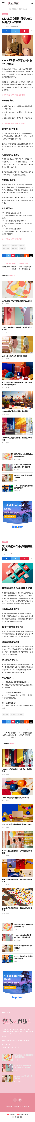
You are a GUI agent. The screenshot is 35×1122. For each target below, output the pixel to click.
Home (3, 9)
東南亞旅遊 (6, 248)
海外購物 (5, 541)
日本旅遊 (21, 245)
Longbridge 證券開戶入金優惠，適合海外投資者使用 (9, 735)
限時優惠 (14, 248)
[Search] (32, 3)
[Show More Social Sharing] (31, 31)
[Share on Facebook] (6, 31)
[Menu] (3, 3)
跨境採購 (20, 714)
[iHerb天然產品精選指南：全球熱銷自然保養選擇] (17, 839)
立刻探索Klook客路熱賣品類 (12, 239)
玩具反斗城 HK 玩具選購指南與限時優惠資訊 (17, 301)
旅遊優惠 (5, 14)
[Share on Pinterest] (24, 31)
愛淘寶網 (5, 714)
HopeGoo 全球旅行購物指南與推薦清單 (15, 798)
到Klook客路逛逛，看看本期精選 (13, 123)
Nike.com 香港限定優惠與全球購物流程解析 (17, 824)
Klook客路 (6, 245)
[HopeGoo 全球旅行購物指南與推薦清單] (17, 786)
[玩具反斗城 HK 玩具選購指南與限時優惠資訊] (17, 289)
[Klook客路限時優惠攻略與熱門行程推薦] (17, 45)
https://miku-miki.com (23, 1106)
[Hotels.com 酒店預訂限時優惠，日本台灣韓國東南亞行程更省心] (17, 371)
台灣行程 (14, 245)
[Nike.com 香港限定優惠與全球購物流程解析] (17, 813)
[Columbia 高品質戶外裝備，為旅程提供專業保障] (17, 426)
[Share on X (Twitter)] (15, 31)
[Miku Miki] (18, 3)
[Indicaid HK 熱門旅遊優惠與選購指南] (17, 344)
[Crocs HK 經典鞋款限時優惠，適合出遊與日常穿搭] (17, 316)
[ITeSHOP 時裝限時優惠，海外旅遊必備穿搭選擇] (17, 758)
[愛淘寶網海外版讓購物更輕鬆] (17, 573)
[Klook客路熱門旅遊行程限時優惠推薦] (17, 400)
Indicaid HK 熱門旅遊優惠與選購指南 (14, 356)
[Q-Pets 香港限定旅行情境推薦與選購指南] (7, 488)
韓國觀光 (22, 248)
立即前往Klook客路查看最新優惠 (13, 95)
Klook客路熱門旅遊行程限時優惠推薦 (15, 411)
